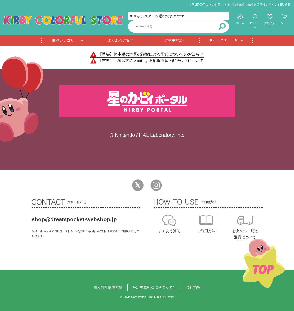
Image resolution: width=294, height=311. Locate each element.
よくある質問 (169, 231)
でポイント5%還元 (269, 4)
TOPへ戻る (264, 263)
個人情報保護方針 (108, 287)
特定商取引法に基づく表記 (154, 287)
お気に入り (269, 26)
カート (284, 23)
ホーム (240, 23)
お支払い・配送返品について (245, 234)
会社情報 (193, 287)
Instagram (156, 185)
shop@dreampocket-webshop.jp (74, 219)
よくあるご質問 (120, 40)
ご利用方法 (173, 40)
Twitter (138, 185)
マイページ (254, 26)
